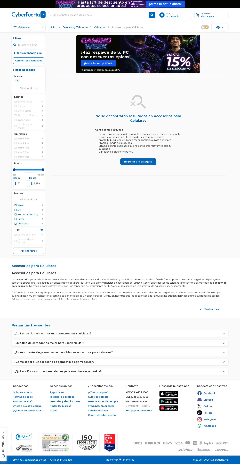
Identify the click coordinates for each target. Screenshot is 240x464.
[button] (87, 442)
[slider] (14, 169)
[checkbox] (19, 205)
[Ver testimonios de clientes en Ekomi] (55, 442)
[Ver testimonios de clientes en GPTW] (109, 442)
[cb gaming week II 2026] (138, 54)
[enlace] (168, 394)
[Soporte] (219, 27)
